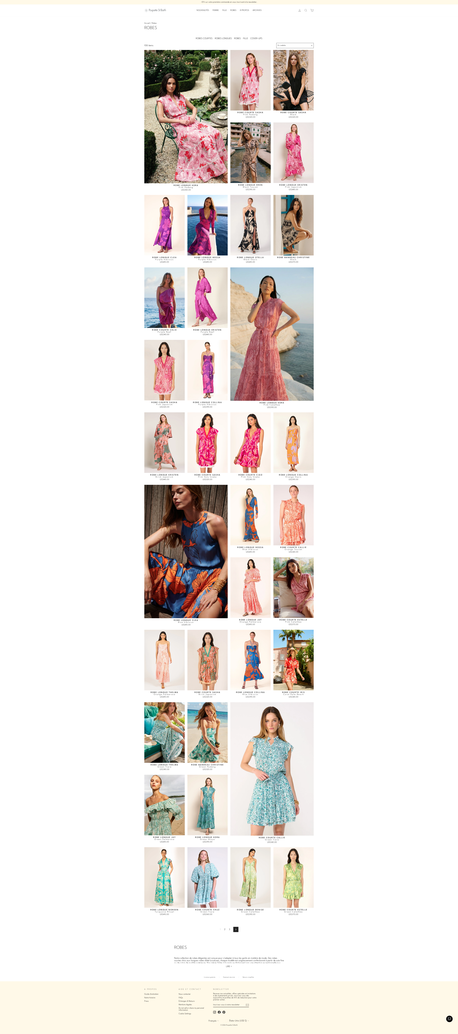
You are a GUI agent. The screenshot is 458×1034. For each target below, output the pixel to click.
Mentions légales (185, 1005)
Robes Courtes (204, 38)
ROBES (233, 10)
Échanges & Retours (187, 1001)
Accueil (147, 23)
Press (146, 1001)
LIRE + (229, 966)
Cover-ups (256, 38)
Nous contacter (185, 994)
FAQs (181, 998)
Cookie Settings (185, 1014)
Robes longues (223, 38)
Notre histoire (149, 998)
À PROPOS (244, 10)
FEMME (216, 10)
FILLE (224, 10)
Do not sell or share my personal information (191, 1009)
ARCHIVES (257, 10)
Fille (245, 38)
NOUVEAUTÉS (203, 10)
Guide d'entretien (151, 994)
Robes (237, 38)
